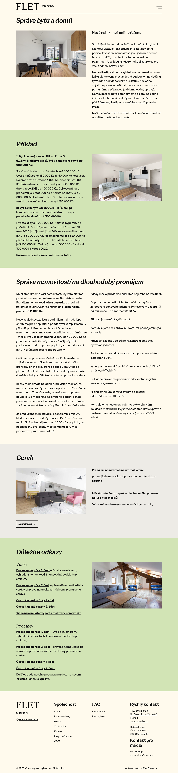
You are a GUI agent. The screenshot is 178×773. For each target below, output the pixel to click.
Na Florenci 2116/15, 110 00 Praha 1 (143, 716)
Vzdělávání (60, 726)
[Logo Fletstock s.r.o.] (27, 6)
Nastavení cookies (28, 719)
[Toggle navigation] (159, 6)
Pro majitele (98, 716)
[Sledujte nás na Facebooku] (17, 713)
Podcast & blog (62, 716)
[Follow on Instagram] (26, 713)
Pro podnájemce (63, 736)
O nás (57, 711)
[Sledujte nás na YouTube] (23, 713)
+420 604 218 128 (139, 710)
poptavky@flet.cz (139, 721)
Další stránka (25, 523)
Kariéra (58, 731)
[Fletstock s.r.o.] (32, 705)
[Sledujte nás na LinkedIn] (20, 713)
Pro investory (98, 711)
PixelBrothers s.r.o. (152, 768)
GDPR (57, 741)
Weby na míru (132, 768)
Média (57, 721)
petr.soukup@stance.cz (142, 755)
